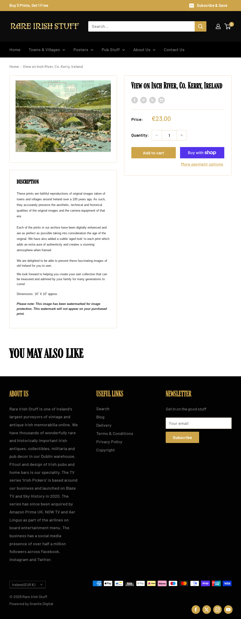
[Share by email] (161, 100)
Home (14, 49)
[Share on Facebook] (134, 100)
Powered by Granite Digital (31, 603)
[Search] (200, 26)
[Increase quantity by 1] (182, 135)
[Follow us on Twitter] (206, 609)
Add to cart (153, 152)
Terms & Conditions (114, 433)
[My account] (218, 26)
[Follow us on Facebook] (196, 609)
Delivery (104, 425)
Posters (80, 49)
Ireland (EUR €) (23, 584)
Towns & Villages (44, 49)
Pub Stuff (111, 49)
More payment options (202, 164)
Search (102, 408)
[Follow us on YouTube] (228, 609)
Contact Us (174, 49)
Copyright (105, 449)
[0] (228, 26)
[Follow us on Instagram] (217, 609)
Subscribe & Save (212, 5)
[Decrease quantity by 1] (157, 135)
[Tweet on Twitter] (152, 100)
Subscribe (182, 437)
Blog (100, 416)
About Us (141, 49)
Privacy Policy (109, 441)
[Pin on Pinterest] (143, 100)
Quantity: (140, 135)
